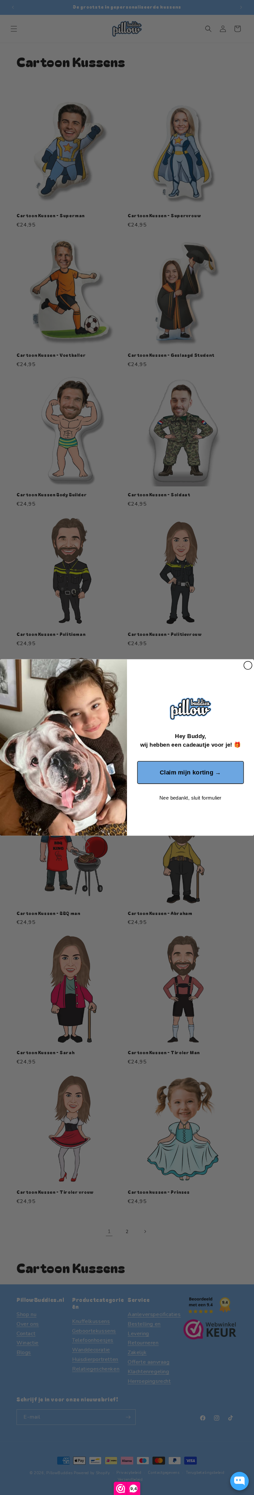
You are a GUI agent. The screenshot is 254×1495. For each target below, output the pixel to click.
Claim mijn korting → (190, 772)
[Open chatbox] (239, 1481)
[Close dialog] (248, 665)
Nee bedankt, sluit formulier (190, 798)
